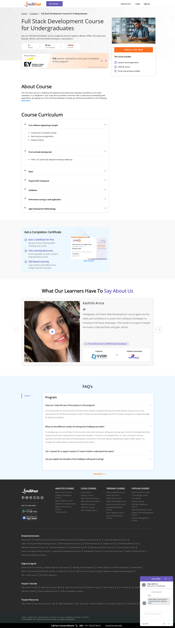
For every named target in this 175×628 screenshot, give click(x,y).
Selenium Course (87, 507)
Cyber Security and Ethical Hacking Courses (38, 543)
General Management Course (140, 519)
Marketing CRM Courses (128, 543)
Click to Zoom (89, 261)
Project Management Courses (116, 540)
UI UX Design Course (140, 495)
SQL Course (136, 498)
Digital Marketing (65, 603)
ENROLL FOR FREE (133, 49)
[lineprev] (16, 330)
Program (27, 396)
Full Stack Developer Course (140, 505)
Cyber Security (80, 603)
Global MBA (136, 567)
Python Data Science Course (63, 508)
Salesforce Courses (42, 540)
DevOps (111, 603)
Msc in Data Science (29, 575)
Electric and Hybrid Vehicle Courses (35, 551)
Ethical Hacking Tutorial (47, 591)
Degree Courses (109, 543)
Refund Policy (44, 617)
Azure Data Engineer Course (114, 516)
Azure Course (86, 492)
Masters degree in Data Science (57, 567)
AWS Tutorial (109, 587)
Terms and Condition (100, 67)
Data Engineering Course (142, 510)
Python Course (61, 512)
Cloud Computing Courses (62, 540)
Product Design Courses (125, 547)
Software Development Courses (33, 547)
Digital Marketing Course (116, 501)
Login (137, 4)
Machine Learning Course (65, 504)
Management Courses (93, 551)
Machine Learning (42, 603)
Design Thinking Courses (135, 551)
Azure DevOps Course (115, 512)
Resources (125, 4)
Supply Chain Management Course (142, 513)
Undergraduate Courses (77, 547)
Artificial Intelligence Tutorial (71, 591)
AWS (53, 603)
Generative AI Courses (113, 551)
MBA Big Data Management (84, 567)
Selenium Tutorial (28, 591)
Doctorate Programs (57, 547)
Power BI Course (112, 495)
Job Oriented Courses (91, 543)
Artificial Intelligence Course (63, 496)
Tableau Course (138, 501)
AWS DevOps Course (89, 510)
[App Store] (29, 518)
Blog (62, 617)
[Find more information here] (156, 601)
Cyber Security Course (89, 498)
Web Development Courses (69, 543)
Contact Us (54, 617)
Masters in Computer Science (61, 571)
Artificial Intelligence (97, 603)
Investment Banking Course (114, 508)
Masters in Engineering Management (119, 571)
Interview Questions (72, 617)
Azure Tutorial (122, 587)
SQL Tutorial (136, 587)
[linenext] (159, 330)
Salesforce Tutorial (93, 587)
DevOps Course (87, 495)
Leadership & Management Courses (67, 551)
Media (24, 617)
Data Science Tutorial (29, 587)
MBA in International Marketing (34, 571)
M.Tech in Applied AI (48, 575)
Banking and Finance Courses (102, 547)
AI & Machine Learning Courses (88, 540)
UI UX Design (131, 603)
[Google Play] (29, 511)
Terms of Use (32, 617)
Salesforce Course (88, 504)
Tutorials (85, 617)
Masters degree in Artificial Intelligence (113, 567)
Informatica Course (114, 498)
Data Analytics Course (64, 501)
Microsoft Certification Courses (33, 555)
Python (120, 603)
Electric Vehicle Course (141, 492)
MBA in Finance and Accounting (88, 571)
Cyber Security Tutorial (74, 587)
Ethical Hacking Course (115, 492)
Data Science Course (63, 492)
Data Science (26, 540)
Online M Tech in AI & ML (31, 567)
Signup (147, 4)
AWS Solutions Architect (90, 501)
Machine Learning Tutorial (51, 587)
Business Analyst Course (116, 504)
